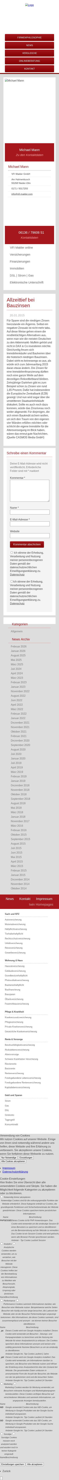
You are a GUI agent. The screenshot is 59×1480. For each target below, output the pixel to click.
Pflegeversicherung (14, 1022)
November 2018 (20, 789)
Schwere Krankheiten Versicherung (21, 1059)
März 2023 (17, 677)
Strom (8, 1101)
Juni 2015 (16, 852)
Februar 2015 (19, 870)
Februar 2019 (19, 776)
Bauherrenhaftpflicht (14, 985)
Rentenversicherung (14, 1073)
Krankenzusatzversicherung (18, 1017)
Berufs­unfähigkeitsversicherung (20, 1045)
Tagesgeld (10, 1120)
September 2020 (20, 745)
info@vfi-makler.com (22, 194)
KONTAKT (29, 68)
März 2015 (17, 866)
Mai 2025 (16, 660)
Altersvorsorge (12, 1054)
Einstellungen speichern (12, 1464)
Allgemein (17, 631)
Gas (7, 1105)
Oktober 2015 (19, 834)
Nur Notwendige (8, 1157)
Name (14, 507)
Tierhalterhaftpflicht (14, 934)
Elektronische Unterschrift (26, 282)
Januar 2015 (18, 875)
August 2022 (18, 695)
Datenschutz (17, 574)
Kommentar (17, 477)
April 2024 (17, 673)
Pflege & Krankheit (14, 1012)
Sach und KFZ (12, 914)
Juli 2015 (16, 848)
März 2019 (17, 772)
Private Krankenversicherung (18, 1026)
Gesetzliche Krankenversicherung (21, 1031)
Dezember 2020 (20, 740)
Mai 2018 (16, 807)
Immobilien (17, 268)
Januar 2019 (18, 780)
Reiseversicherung (13, 948)
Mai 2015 (16, 857)
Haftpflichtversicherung (16, 929)
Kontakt (24, 899)
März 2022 (17, 709)
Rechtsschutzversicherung (17, 938)
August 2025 (18, 655)
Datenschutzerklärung (15, 1171)
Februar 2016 (19, 830)
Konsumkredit (11, 1124)
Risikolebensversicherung (17, 1050)
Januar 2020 (18, 758)
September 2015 (20, 839)
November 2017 (20, 821)
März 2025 (17, 664)
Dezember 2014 (20, 879)
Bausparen (10, 994)
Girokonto (9, 1115)
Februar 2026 (19, 646)
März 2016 (17, 825)
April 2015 (17, 861)
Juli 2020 (16, 754)
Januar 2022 (18, 718)
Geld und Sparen (13, 1095)
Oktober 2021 (19, 731)
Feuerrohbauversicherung (17, 1004)
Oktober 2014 (19, 888)
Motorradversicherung (15, 924)
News (10, 899)
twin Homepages (41, 904)
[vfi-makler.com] (29, 5)
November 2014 (20, 884)
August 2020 (18, 749)
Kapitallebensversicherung (17, 1087)
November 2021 (20, 727)
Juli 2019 (16, 763)
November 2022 (20, 691)
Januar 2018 (18, 816)
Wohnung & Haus (14, 960)
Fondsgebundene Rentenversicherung (23, 1082)
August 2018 (18, 803)
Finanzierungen (20, 261)
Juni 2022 (16, 700)
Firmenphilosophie (29, 37)
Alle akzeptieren (34, 1464)
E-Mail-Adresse (20, 519)
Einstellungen (26, 1157)
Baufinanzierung (12, 989)
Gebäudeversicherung (15, 971)
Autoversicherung (13, 919)
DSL (7, 1110)
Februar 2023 (19, 682)
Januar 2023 (18, 686)
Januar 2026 (18, 651)
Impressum (44, 899)
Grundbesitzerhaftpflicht (16, 975)
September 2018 (20, 798)
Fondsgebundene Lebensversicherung (23, 1078)
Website (15, 531)
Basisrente (10, 1068)
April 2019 (17, 767)
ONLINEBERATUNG (29, 61)
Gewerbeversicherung (15, 952)
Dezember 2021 (20, 722)
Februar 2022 (19, 713)
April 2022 (17, 704)
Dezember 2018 (20, 785)
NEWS (29, 45)
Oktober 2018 (19, 794)
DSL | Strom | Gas (22, 275)
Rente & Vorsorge (14, 1039)
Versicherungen (20, 254)
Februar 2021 (19, 736)
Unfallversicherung (13, 943)
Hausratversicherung (14, 966)
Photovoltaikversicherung (17, 980)
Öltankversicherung (14, 999)
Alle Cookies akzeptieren (13, 1161)
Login (19, 904)
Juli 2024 (16, 668)
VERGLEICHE (29, 53)
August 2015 (18, 843)
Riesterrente (10, 1064)
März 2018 (17, 812)
